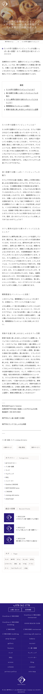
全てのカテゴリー (11, 463)
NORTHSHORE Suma (12, 488)
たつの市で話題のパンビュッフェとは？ (20, 89)
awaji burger (10, 499)
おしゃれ (25, 559)
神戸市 (12, 559)
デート (6, 568)
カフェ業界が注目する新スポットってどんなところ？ (22, 101)
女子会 (32, 559)
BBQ (7, 477)
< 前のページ (8, 447)
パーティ (31, 564)
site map (32, 671)
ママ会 (24, 564)
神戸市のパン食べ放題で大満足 (13, 418)
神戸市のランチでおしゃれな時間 (14, 424)
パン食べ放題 (6, 440)
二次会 (26, 568)
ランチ (12, 440)
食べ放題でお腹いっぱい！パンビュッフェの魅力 (22, 94)
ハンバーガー (10, 481)
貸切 (15, 564)
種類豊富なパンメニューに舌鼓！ (18, 106)
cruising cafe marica (21, 440)
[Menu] (40, 4)
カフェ (18, 559)
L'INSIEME (9, 492)
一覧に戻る (21, 447)
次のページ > (35, 447)
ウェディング (10, 474)
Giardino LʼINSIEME (12, 484)
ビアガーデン (8, 564)
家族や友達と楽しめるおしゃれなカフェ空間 (22, 109)
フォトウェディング (16, 568)
